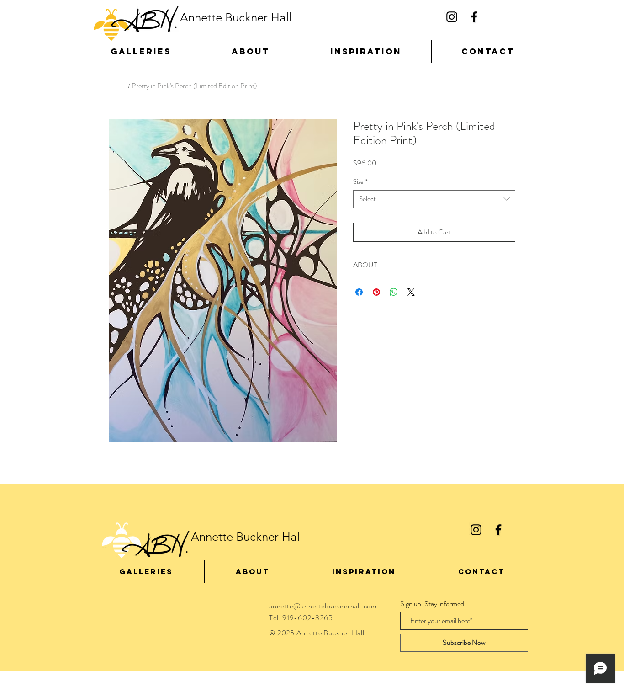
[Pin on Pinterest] (376, 292)
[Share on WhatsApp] (393, 292)
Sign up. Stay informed (432, 603)
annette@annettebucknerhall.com (323, 606)
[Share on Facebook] (359, 292)
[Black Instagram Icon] (451, 17)
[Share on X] (411, 292)
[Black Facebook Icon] (474, 17)
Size (360, 181)
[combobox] (434, 199)
